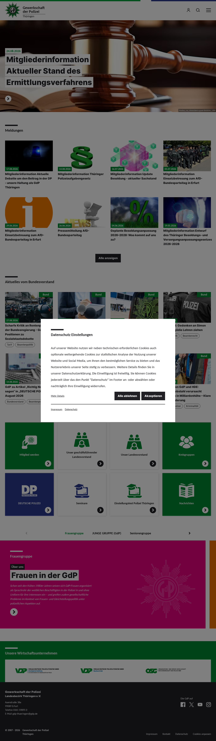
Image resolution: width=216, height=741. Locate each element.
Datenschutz (71, 409)
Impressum (56, 409)
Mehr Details (57, 395)
